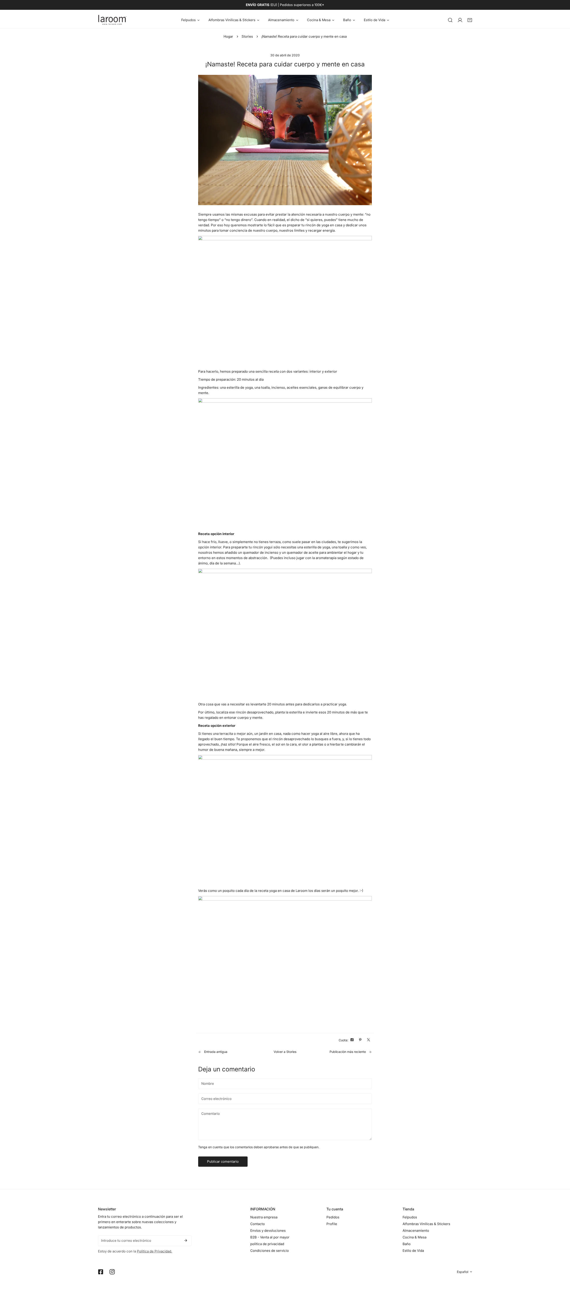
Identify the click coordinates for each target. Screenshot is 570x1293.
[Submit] (185, 1240)
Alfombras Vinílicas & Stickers (426, 1224)
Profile (331, 1224)
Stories (247, 36)
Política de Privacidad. (154, 1251)
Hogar (228, 36)
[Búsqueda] (450, 20)
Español (462, 1272)
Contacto (257, 1224)
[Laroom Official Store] (112, 19)
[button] (190, 20)
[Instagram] (112, 1272)
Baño (407, 1244)
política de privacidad (267, 1244)
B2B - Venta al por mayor (269, 1237)
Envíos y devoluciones (268, 1230)
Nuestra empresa (263, 1217)
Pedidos (332, 1217)
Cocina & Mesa (414, 1237)
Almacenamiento (416, 1230)
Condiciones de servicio (269, 1250)
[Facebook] (100, 1272)
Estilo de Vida (413, 1250)
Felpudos (410, 1217)
